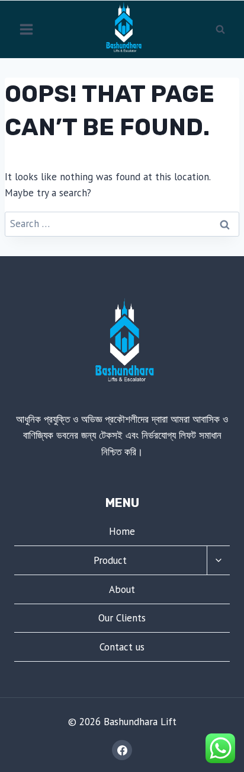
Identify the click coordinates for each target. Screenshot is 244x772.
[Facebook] (122, 750)
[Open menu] (26, 29)
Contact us (122, 646)
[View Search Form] (220, 29)
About (122, 589)
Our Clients (122, 617)
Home (122, 531)
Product (110, 560)
